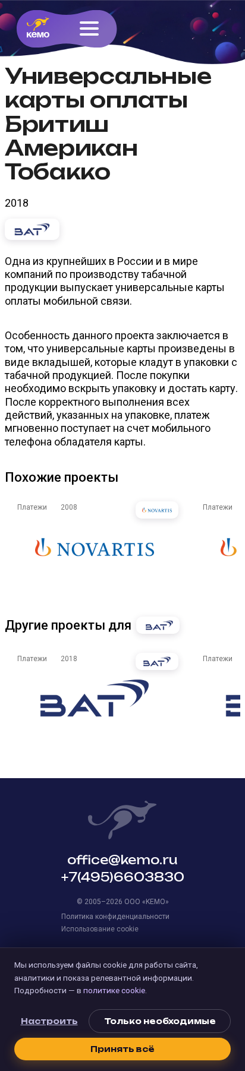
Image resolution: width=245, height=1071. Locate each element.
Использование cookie (100, 929)
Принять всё (122, 1049)
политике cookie (114, 990)
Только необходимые (160, 1021)
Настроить (49, 1021)
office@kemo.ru (122, 859)
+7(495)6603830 (122, 877)
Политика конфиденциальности (115, 916)
